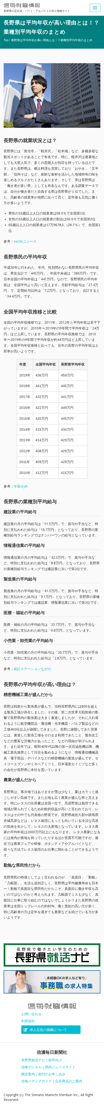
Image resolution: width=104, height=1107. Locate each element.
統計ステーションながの (32, 668)
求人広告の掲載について (48, 1030)
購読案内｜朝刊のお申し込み (43, 1074)
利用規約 (28, 1021)
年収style (21, 486)
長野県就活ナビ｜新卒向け (41, 1060)
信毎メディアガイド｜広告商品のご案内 (51, 1081)
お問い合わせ (31, 1014)
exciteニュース (25, 241)
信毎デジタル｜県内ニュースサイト (48, 1067)
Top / (7, 40)
